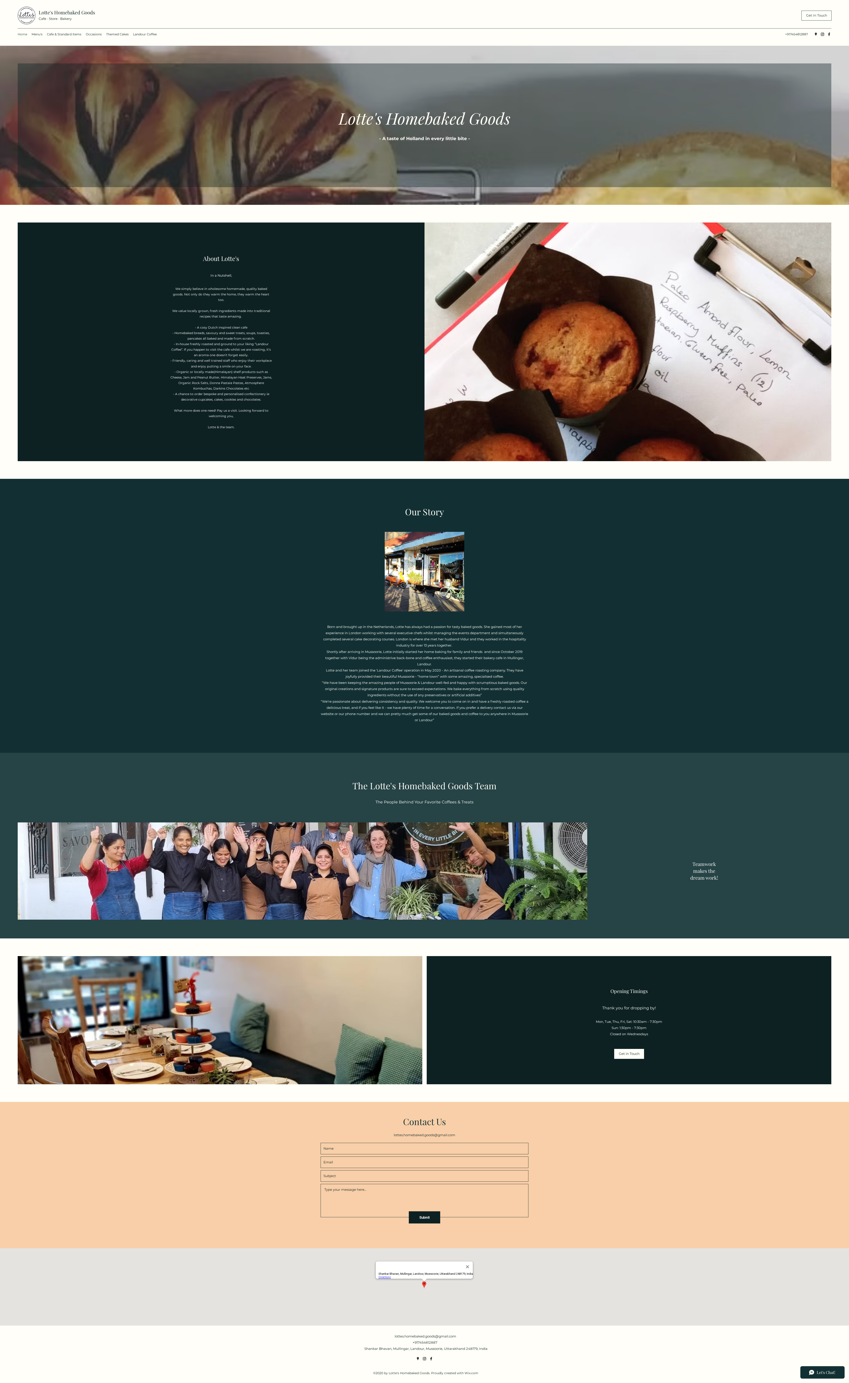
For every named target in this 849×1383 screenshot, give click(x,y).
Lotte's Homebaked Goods (67, 12)
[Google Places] (816, 34)
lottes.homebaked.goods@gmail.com (424, 1135)
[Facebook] (829, 34)
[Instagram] (822, 34)
